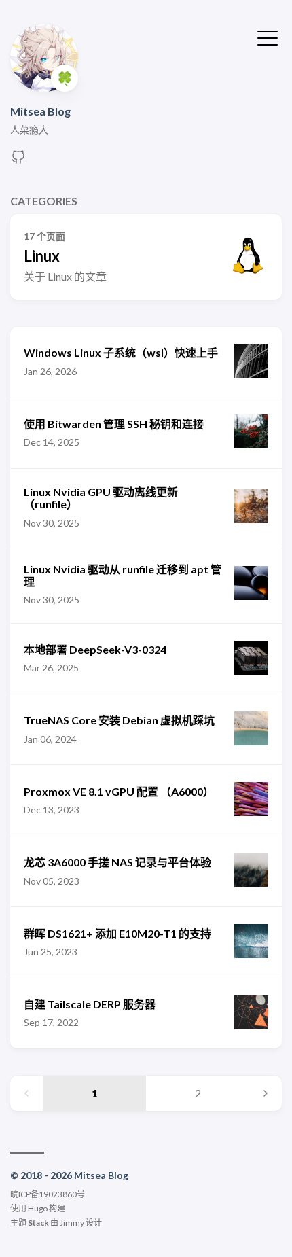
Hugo (38, 1208)
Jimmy (72, 1223)
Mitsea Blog (40, 111)
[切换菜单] (267, 37)
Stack (38, 1223)
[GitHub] (18, 160)
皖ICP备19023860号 (47, 1194)
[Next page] (265, 1093)
